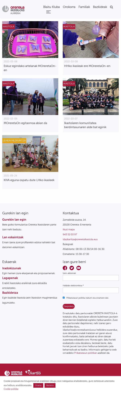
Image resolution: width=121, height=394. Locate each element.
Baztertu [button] (50, 385)
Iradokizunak (11, 268)
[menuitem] (51, 7)
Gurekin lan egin (14, 219)
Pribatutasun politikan (85, 352)
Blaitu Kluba (51, 7)
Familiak (84, 7)
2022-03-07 (71, 118)
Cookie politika (11, 389)
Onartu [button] (38, 385)
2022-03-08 (10, 61)
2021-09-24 (10, 175)
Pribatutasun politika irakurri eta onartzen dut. (87, 298)
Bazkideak (100, 7)
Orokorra (69, 7)
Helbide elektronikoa (73, 285)
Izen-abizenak (69, 273)
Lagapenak (10, 278)
